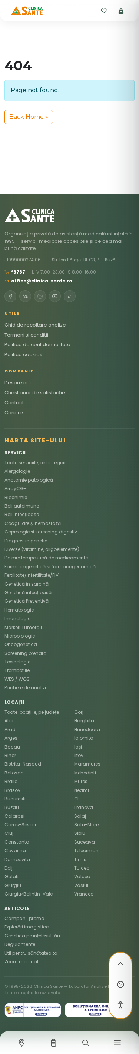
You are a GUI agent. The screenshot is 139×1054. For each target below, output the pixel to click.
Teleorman (86, 850)
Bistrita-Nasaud (22, 764)
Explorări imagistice (26, 927)
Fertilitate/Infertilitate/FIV (31, 575)
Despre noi (17, 382)
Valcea (82, 876)
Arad (10, 729)
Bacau (12, 747)
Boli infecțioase (21, 514)
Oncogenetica (20, 644)
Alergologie (17, 471)
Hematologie (19, 610)
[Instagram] (40, 296)
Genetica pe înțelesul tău (32, 936)
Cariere (13, 412)
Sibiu (79, 833)
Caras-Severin (21, 825)
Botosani (14, 773)
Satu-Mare (86, 825)
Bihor (10, 755)
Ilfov (78, 755)
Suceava (84, 842)
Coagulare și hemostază (32, 523)
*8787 (18, 272)
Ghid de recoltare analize (35, 324)
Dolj (8, 868)
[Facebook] (10, 296)
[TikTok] (70, 296)
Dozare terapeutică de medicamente (46, 558)
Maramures (87, 764)
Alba (9, 720)
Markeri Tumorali (23, 627)
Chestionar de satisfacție (34, 392)
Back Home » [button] (28, 116)
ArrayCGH (15, 488)
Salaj (80, 816)
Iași (78, 747)
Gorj (78, 712)
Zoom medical (21, 961)
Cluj (8, 833)
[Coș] (121, 11)
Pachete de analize (25, 688)
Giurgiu (12, 885)
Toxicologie (17, 662)
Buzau (11, 807)
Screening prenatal (26, 653)
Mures (80, 781)
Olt (77, 799)
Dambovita (17, 859)
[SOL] (93, 1010)
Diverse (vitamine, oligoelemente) (41, 549)
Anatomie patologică (28, 480)
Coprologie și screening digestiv (40, 532)
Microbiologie (19, 636)
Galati (11, 876)
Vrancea (84, 894)
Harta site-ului (35, 440)
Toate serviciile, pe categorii (35, 462)
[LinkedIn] (25, 296)
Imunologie (17, 618)
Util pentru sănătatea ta (30, 953)
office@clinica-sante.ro (41, 281)
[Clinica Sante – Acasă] (27, 10)
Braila (11, 781)
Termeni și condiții (26, 334)
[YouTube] (55, 296)
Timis (80, 859)
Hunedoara (87, 729)
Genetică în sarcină (26, 584)
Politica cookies (23, 354)
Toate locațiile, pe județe (31, 712)
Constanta (16, 842)
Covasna (15, 850)
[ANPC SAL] (32, 1010)
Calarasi (14, 816)
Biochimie (15, 497)
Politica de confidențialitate (37, 344)
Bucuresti (15, 799)
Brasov (12, 790)
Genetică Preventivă (26, 601)
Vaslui (81, 885)
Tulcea (82, 868)
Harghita (84, 720)
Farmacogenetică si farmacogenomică (50, 566)
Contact (14, 402)
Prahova (83, 807)
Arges (10, 738)
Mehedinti (85, 773)
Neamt (81, 790)
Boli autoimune (21, 506)
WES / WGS (17, 679)
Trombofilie (17, 670)
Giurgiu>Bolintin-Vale (28, 894)
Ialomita (83, 738)
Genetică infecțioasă (28, 592)
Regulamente (19, 944)
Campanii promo (24, 918)
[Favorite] (104, 11)
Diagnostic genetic (25, 541)
